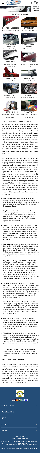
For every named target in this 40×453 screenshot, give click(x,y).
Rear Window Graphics (10, 45)
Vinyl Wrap (29, 112)
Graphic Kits (29, 28)
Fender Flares (10, 95)
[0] (37, 3)
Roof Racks (29, 78)
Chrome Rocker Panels (29, 45)
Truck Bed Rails (29, 61)
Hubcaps (29, 95)
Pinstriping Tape (11, 112)
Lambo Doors (10, 78)
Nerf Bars (10, 61)
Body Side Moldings (10, 28)
